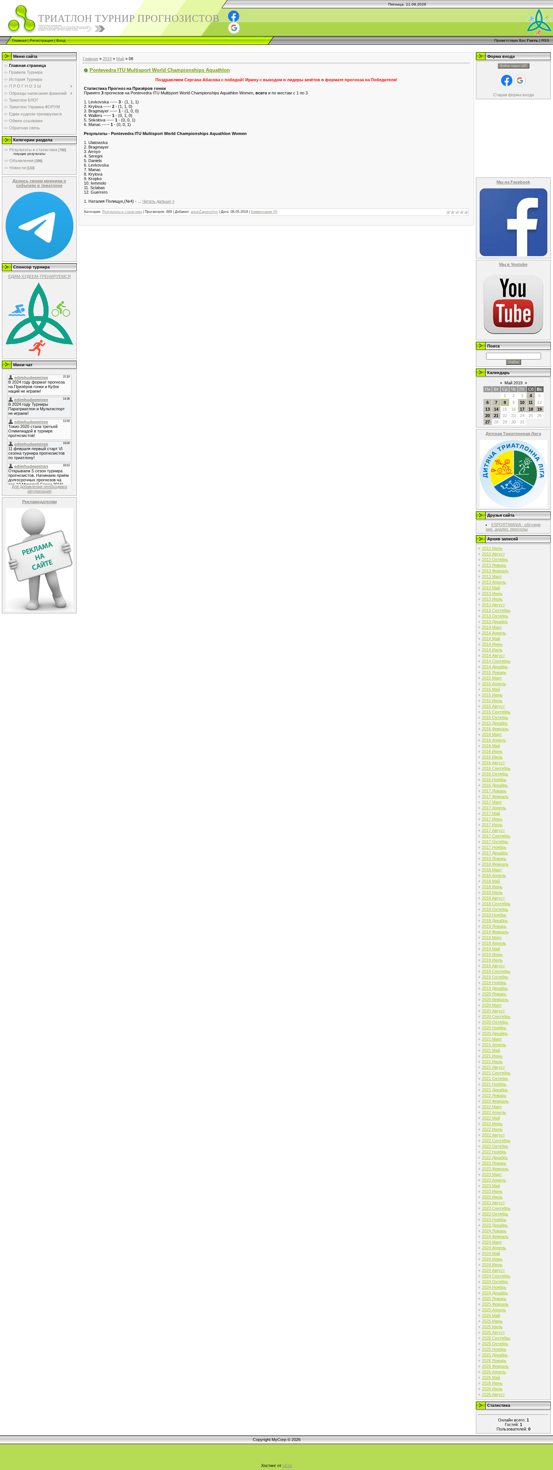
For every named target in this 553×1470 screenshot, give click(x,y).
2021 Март (492, 1039)
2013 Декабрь (495, 621)
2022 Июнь (492, 1123)
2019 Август (493, 965)
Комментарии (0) (264, 212)
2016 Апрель (494, 740)
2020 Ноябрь (494, 1028)
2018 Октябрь (495, 909)
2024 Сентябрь (496, 1276)
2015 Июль (492, 700)
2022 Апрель (494, 1112)
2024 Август (493, 1270)
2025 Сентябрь (496, 1338)
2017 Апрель (494, 808)
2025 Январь (494, 1298)
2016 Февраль (495, 729)
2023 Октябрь (495, 1214)
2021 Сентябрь (496, 1073)
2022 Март (492, 1106)
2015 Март (492, 678)
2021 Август (493, 1067)
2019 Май (491, 949)
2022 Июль (492, 1129)
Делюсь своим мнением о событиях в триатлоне (39, 183)
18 (531, 409)
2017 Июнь (492, 819)
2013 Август (493, 604)
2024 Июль (492, 1264)
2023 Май (491, 1185)
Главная (19, 40)
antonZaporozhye (204, 212)
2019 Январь (494, 926)
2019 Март (492, 937)
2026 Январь (494, 1360)
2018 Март (492, 870)
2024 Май (491, 1253)
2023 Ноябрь (494, 1219)
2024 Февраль (495, 1236)
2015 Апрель (494, 683)
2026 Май (491, 1377)
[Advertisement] (137, 47)
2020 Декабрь (495, 1033)
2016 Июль (492, 757)
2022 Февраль (495, 1101)
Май (120, 58)
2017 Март (492, 802)
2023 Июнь (492, 1191)
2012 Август (493, 554)
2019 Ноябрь (494, 982)
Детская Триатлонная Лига (513, 433)
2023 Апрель (494, 1180)
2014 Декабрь (495, 666)
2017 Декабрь (495, 853)
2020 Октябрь (495, 1022)
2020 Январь (494, 994)
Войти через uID (513, 66)
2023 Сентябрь (496, 1208)
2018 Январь (494, 858)
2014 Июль (492, 650)
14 (496, 409)
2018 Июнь (492, 886)
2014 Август (493, 655)
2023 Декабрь (495, 1225)
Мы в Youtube (513, 264)
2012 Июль (492, 548)
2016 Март (492, 734)
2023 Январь (494, 1163)
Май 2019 (513, 383)
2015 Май (491, 689)
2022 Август (493, 1135)
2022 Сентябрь (496, 1140)
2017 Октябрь (495, 841)
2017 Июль (492, 824)
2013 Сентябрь (496, 610)
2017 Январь (494, 791)
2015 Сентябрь (496, 712)
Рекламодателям (39, 501)
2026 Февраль (495, 1366)
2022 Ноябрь (494, 1152)
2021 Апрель (494, 1044)
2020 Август (493, 1011)
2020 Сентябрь (496, 1016)
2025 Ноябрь (494, 1349)
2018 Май (491, 881)
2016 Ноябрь (494, 779)
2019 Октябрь (495, 977)
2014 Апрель (494, 633)
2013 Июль (492, 599)
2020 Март (492, 1005)
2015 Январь (494, 672)
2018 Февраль (495, 864)
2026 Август (493, 1394)
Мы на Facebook (513, 182)
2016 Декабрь (495, 785)
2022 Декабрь (495, 1157)
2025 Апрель (494, 1310)
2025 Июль (492, 1326)
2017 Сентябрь (496, 836)
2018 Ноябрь (494, 915)
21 (496, 415)
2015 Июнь (492, 695)
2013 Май (491, 588)
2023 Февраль (495, 1169)
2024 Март (492, 1242)
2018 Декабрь (495, 920)
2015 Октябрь (495, 717)
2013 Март (492, 576)
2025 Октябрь (495, 1343)
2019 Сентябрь (496, 971)
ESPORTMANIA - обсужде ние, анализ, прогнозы (513, 526)
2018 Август (493, 898)
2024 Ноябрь (494, 1287)
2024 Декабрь (495, 1293)
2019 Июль (492, 960)
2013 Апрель (494, 582)
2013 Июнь (492, 593)
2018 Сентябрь (496, 903)
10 (522, 402)
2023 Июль (492, 1197)
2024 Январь (494, 1231)
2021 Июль (492, 1061)
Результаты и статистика (33, 149)
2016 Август (493, 762)
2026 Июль (492, 1389)
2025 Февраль (495, 1304)
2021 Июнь (492, 1056)
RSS (545, 40)
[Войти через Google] (234, 28)
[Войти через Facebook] (233, 16)
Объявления (21, 160)
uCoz (287, 1465)
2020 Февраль (495, 999)
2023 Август (493, 1202)
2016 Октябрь (495, 774)
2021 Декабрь (495, 1090)
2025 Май (491, 1315)
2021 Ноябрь (494, 1084)
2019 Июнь (492, 954)
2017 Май (491, 813)
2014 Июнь (492, 644)
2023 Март (492, 1174)
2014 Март (492, 627)
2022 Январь (494, 1095)
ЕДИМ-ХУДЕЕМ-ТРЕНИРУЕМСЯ (39, 276)
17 (522, 409)
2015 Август (493, 706)
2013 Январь (494, 565)
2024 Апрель (494, 1247)
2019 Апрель (494, 943)
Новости (17, 167)
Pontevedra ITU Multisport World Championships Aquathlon (160, 70)
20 (487, 415)
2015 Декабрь (495, 723)
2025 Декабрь (495, 1355)
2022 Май (491, 1118)
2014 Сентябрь (496, 661)
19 (539, 409)
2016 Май (491, 745)
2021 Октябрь (495, 1078)
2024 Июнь (492, 1259)
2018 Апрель (494, 875)
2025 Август (493, 1332)
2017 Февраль (495, 796)
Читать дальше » (158, 201)
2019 (107, 58)
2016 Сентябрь (496, 768)
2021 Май (491, 1050)
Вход (60, 40)
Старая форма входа (513, 95)
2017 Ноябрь (494, 847)
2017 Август (493, 830)
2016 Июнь (492, 751)
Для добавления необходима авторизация (39, 488)
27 (487, 422)
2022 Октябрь (495, 1146)
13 (487, 409)
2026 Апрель (494, 1372)
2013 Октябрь (495, 616)
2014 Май (491, 638)
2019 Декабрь (495, 988)
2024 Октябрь (495, 1281)
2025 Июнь (492, 1321)
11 (531, 402)
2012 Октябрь (495, 559)
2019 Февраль (495, 932)
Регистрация (41, 40)
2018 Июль (492, 892)
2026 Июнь (492, 1383)
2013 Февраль (495, 571)
